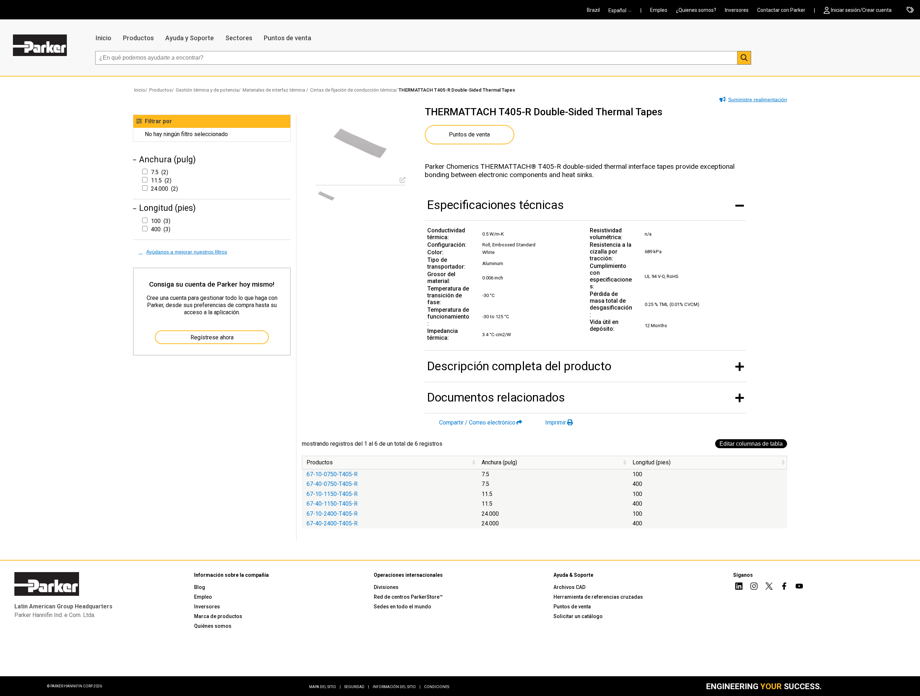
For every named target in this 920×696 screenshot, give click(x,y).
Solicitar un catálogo (578, 616)
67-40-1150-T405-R (332, 503)
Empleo (658, 10)
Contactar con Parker (781, 10)
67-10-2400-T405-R (332, 513)
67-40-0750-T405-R (332, 484)
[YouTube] (799, 587)
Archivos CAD (569, 587)
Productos (138, 38)
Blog (199, 587)
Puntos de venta (287, 38)
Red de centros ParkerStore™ (408, 597)
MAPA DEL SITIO (325, 687)
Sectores (238, 38)
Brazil (593, 10)
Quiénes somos (212, 626)
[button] (622, 10)
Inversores (737, 10)
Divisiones (386, 587)
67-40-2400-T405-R (332, 523)
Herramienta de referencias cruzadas (598, 597)
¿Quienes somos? (696, 10)
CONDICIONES (436, 687)
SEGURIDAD (356, 687)
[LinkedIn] (739, 587)
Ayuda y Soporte (189, 38)
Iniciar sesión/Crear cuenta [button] (861, 10)
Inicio (103, 38)
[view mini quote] (910, 10)
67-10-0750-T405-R (332, 474)
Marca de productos (218, 616)
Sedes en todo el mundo (402, 606)
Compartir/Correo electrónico (477, 422)
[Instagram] (754, 587)
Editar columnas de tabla (751, 444)
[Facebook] (784, 587)
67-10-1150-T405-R (332, 494)
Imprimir (555, 422)
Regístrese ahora (212, 337)
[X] (769, 587)
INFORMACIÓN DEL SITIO (396, 687)
